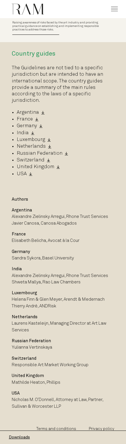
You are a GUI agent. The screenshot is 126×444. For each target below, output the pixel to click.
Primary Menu (110, 3)
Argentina (28, 112)
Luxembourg (31, 139)
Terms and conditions (56, 429)
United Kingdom (35, 167)
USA (22, 174)
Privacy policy (101, 429)
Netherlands (31, 146)
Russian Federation (39, 153)
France (25, 119)
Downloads (19, 437)
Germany (27, 126)
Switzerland (31, 160)
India (23, 133)
